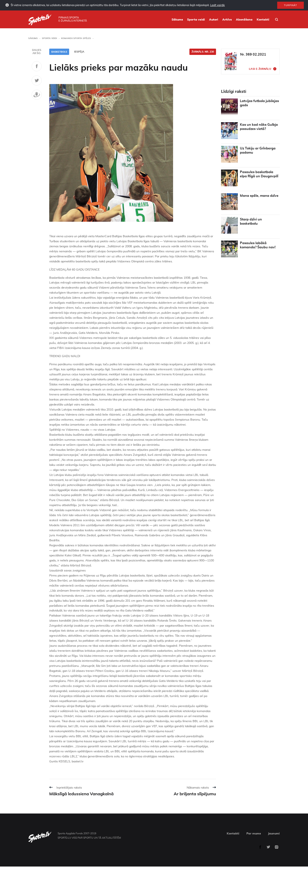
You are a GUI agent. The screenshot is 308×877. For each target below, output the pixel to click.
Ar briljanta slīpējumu (195, 794)
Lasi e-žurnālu (260, 69)
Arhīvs (227, 19)
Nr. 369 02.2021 (253, 54)
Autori (213, 19)
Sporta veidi (196, 19)
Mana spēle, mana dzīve (259, 195)
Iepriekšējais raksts (69, 787)
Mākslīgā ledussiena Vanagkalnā (81, 794)
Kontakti (263, 19)
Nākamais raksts (198, 787)
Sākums (177, 19)
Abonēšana (244, 19)
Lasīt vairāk (217, 5)
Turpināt (290, 5)
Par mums (253, 833)
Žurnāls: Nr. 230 (203, 52)
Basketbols (59, 52)
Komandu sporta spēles (76, 38)
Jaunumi (274, 833)
